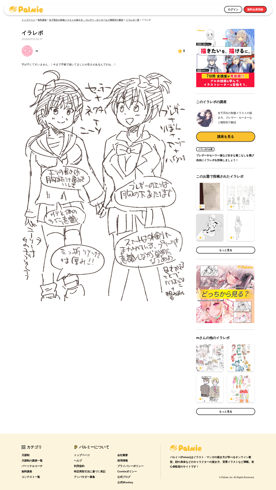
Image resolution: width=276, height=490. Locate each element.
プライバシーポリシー (130, 465)
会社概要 (122, 455)
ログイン (233, 9)
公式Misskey (125, 482)
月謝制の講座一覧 (32, 460)
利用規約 (79, 465)
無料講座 (42, 20)
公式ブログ (123, 476)
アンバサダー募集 (84, 476)
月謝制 (25, 455)
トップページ (28, 20)
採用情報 (122, 460)
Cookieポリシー (127, 471)
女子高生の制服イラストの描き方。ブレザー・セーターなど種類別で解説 (86, 20)
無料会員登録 (255, 9)
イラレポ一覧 (132, 20)
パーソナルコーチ (32, 465)
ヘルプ (78, 460)
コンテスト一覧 (31, 476)
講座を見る (225, 136)
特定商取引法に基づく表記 (90, 471)
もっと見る (225, 250)
